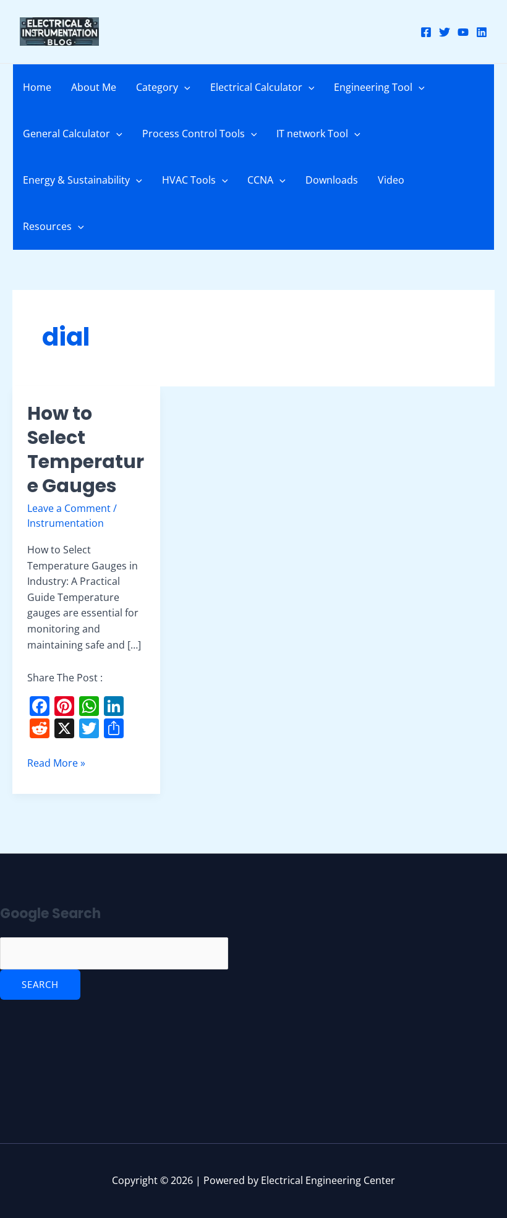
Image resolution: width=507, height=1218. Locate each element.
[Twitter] (444, 32)
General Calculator (66, 133)
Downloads (331, 180)
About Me (93, 87)
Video (391, 180)
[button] (184, 87)
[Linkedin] (481, 32)
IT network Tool (312, 133)
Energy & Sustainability (76, 180)
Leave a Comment (69, 508)
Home (37, 87)
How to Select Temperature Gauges (85, 449)
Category (157, 87)
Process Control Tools (193, 133)
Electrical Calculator (256, 87)
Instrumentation (65, 523)
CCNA (260, 180)
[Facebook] (426, 32)
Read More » (56, 763)
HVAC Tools (189, 180)
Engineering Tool (373, 87)
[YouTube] (463, 32)
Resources (47, 226)
